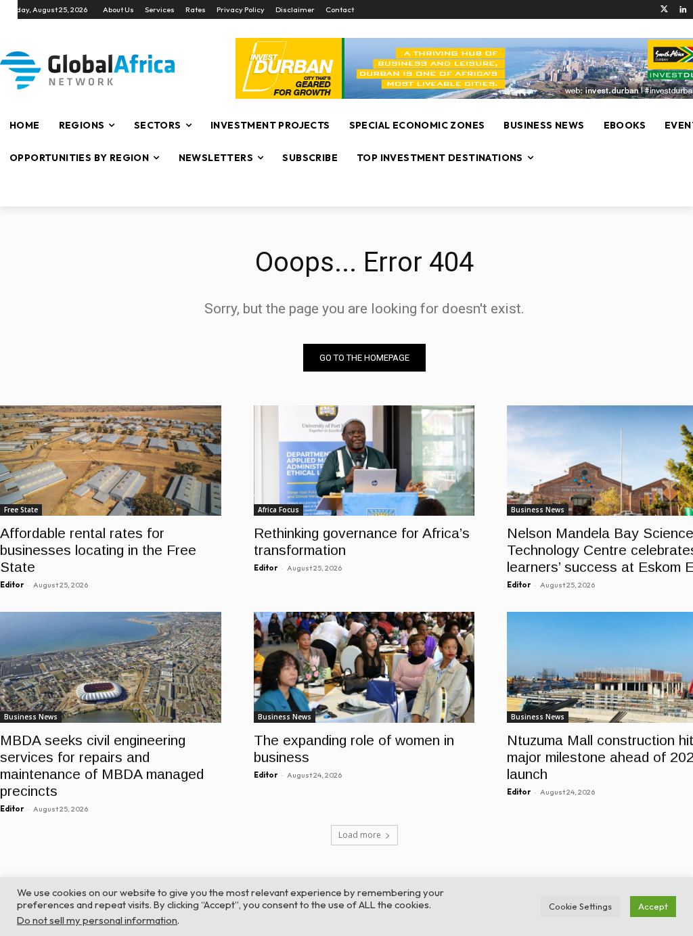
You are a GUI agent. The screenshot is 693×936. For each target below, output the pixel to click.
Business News (537, 509)
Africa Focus (278, 509)
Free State (21, 509)
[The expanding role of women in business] (364, 667)
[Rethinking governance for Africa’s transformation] (364, 460)
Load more (359, 835)
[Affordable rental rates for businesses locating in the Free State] (110, 460)
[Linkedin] (683, 10)
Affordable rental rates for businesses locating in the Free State (98, 550)
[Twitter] (664, 10)
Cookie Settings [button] (580, 906)
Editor (12, 584)
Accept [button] (653, 906)
